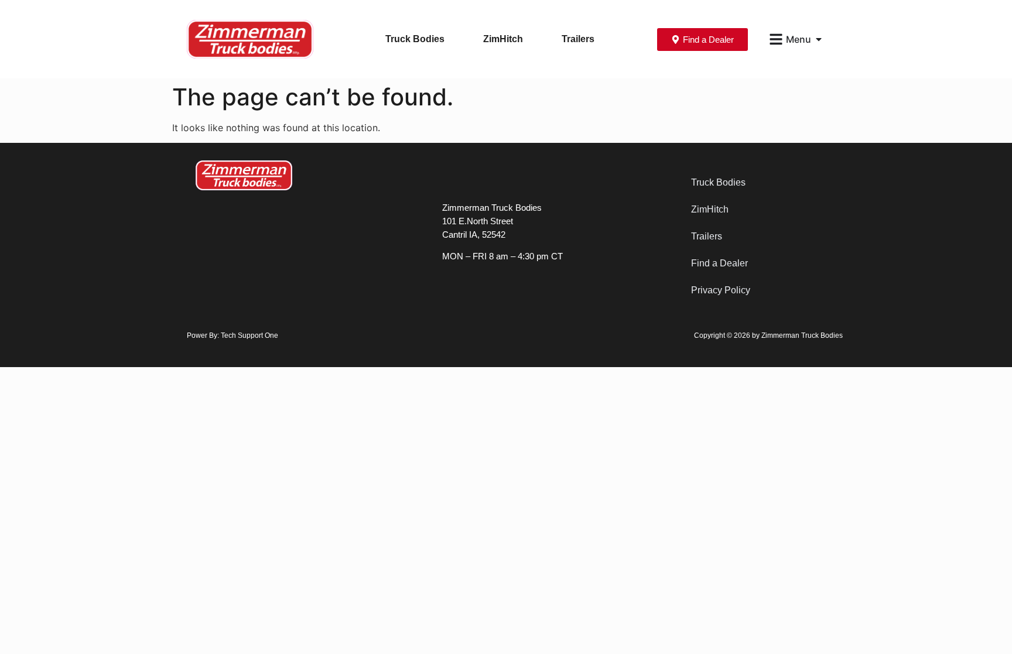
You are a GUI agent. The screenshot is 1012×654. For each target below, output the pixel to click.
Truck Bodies (415, 39)
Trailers (578, 39)
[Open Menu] (818, 39)
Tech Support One (249, 335)
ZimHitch (503, 39)
